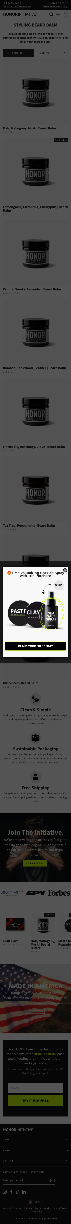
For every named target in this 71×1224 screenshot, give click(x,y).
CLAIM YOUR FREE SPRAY (35, 646)
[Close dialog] (65, 570)
